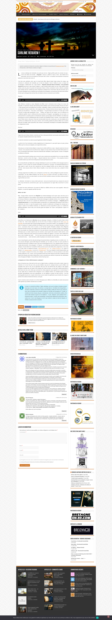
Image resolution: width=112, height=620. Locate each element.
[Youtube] (83, 1)
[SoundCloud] (85, 1)
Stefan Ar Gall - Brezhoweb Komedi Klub (80, 550)
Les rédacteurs (33, 1)
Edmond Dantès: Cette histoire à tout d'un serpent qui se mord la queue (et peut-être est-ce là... (83, 595)
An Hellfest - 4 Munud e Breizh (77, 547)
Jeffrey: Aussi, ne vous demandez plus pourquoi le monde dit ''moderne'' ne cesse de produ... (83, 585)
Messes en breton (26, 14)
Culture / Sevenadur (27, 50)
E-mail (21, 450)
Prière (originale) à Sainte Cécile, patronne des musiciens (33, 609)
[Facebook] (80, 1)
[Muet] (62, 100)
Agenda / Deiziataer (63, 14)
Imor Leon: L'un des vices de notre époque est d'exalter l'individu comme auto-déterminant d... (83, 574)
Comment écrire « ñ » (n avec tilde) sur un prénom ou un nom (34, 582)
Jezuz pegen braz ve (43, 248)
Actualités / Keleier (53, 14)
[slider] (65, 100)
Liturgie (34, 50)
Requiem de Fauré (60, 66)
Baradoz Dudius (28, 250)
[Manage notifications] (108, 616)
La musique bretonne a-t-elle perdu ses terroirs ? (58, 342)
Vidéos (73, 14)
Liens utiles (50, 1)
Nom (21, 445)
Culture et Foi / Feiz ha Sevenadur (39, 14)
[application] (43, 100)
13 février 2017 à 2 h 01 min (61, 414)
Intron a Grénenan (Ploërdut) (77, 476)
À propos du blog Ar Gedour (23, 1)
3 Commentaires (42, 56)
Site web (21, 455)
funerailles (26, 310)
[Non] (110, 617)
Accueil (19, 14)
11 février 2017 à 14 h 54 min (61, 357)
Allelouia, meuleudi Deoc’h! (77, 483)
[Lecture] (20, 100)
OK (97, 617)
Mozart (45, 174)
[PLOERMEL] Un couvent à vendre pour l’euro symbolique (33, 574)
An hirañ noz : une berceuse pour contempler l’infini (27, 342)
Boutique (81, 14)
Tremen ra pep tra (56, 248)
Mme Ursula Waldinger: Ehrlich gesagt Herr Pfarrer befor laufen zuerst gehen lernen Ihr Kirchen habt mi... (83, 579)
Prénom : (73, 67)
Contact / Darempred (58, 1)
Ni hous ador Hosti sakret (76, 474)
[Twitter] (82, 1)
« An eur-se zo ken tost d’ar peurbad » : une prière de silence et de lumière (43, 343)
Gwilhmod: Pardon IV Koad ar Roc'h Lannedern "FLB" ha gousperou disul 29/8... (83, 590)
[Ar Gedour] (56, 8)
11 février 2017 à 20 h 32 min (61, 397)
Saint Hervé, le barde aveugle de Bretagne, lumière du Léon (45, 19)
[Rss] (79, 1)
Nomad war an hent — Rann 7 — (78, 558)
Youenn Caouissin (23, 56)
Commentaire (23, 432)
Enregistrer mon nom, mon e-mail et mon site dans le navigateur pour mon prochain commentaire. (42, 459)
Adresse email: (74, 73)
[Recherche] (95, 1)
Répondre (64, 394)
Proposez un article (42, 1)
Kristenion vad (42, 250)
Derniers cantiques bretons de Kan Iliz (81, 472)
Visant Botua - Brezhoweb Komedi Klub (79, 541)
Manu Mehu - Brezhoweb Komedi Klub (79, 544)
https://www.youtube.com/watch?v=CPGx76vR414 (44, 407)
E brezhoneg (88, 14)
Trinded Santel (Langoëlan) (77, 478)
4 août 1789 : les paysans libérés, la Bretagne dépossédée (59, 574)
